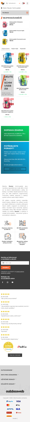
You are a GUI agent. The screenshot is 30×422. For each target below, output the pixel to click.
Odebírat (5, 267)
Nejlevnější (14, 48)
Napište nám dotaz (15, 169)
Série (4, 8)
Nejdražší (23, 48)
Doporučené (5, 48)
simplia (15, 418)
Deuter (9, 8)
